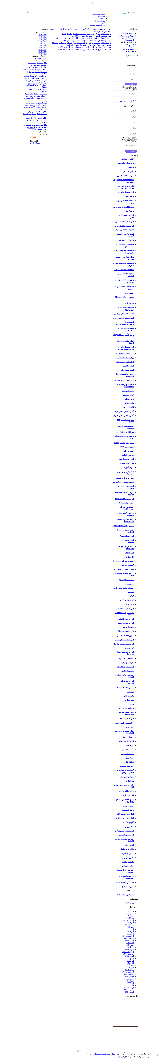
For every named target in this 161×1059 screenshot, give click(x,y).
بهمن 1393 (130, 958)
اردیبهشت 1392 (128, 988)
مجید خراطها (129, 451)
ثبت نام (131, 47)
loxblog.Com (35, 143)
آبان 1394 (130, 943)
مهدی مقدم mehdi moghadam (126, 713)
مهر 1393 (130, 965)
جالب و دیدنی (128, 604)
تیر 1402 (130, 918)
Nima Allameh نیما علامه (124, 270)
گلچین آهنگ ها (128, 822)
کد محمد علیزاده (127, 754)
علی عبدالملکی (128, 750)
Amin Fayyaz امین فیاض (124, 230)
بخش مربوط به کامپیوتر (124, 478)
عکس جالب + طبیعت (125, 687)
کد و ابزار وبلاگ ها (127, 600)
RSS (34, 137)
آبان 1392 (130, 985)
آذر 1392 (130, 983)
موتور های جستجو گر (125, 635)
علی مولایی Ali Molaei (125, 353)
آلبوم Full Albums (127, 370)
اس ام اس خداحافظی (125, 667)
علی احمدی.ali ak (127, 447)
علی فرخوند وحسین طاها (124, 588)
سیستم (131, 592)
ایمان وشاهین (128, 366)
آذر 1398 (130, 932)
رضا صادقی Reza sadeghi (124, 569)
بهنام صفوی (129, 196)
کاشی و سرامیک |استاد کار (104, 1054)
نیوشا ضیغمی (128, 395)
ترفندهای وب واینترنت (125, 362)
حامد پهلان (130, 727)
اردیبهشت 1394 (128, 952)
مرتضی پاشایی (128, 455)
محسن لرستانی (128, 671)
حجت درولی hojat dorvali (123, 561)
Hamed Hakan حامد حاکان (123, 207)
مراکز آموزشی (128, 467)
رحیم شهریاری (128, 810)
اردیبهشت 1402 (128, 920)
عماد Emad (129, 293)
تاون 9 (131, 167)
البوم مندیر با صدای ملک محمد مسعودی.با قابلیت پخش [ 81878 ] (35, 71)
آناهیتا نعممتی (128, 407)
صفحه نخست (128, 33)
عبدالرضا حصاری (127, 766)
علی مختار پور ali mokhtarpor (127, 508)
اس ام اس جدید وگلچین (124, 831)
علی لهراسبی (128, 737)
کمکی (131, 596)
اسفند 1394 (129, 940)
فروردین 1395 (128, 938)
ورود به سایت (128, 49)
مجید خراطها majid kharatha (126, 547)
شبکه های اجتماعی (126, 463)
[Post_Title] (42, 35)
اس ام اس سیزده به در (125, 609)
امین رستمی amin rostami (123, 318)
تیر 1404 (130, 911)
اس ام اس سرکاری (126, 623)
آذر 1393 (130, 961)
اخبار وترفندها (128, 845)
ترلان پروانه (129, 399)
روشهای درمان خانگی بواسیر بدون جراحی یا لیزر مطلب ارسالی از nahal (83, 38)
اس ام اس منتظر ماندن (124, 640)
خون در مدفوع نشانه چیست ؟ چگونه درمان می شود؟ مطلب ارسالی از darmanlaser (79, 29)
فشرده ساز (129, 584)
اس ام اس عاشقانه (126, 619)
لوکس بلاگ (121, 1057)
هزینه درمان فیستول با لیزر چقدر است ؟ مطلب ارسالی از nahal (86, 34)
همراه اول (130, 781)
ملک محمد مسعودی (126, 658)
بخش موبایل (129, 696)
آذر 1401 (130, 923)
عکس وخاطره (128, 853)
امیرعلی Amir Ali (127, 536)
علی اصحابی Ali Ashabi (124, 380)
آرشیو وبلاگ (129, 40)
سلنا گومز (130, 758)
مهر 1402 (130, 916)
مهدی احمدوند (128, 627)
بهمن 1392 (130, 979)
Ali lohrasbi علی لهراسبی (124, 314)
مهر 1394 (130, 945)
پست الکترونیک (128, 38)
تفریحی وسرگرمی (126, 662)
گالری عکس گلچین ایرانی (124, 411)
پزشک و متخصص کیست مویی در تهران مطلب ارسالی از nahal (87, 40)
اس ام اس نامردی (126, 719)
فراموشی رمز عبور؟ (127, 100)
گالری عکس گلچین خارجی (123, 416)
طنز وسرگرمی (128, 858)
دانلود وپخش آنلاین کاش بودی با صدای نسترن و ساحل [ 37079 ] (35, 120)
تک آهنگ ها (129, 557)
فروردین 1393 (128, 974)
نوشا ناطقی (129, 762)
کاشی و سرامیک (127, 159)
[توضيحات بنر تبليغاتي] (93, 4)
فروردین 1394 (128, 954)
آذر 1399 (130, 929)
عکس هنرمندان (128, 866)
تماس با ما (130, 51)
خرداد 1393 (129, 970)
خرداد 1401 (129, 925)
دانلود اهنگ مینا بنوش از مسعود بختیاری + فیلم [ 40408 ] (35, 113)
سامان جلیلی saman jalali (124, 526)
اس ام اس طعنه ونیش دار (123, 644)
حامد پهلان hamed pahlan (124, 443)
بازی (132, 704)
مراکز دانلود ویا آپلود (126, 791)
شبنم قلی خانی (128, 391)
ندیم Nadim (129, 553)
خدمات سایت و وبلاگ (125, 631)
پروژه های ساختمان (126, 163)
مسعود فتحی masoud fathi (123, 482)
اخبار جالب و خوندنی (126, 741)
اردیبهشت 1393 (128, 972)
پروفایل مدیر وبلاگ (126, 36)
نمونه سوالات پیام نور (125, 176)
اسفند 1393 (129, 956)
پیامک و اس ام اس (126, 708)
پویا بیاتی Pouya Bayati (125, 358)
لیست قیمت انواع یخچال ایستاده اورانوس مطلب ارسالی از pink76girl (84, 47)
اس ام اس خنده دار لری (124, 226)
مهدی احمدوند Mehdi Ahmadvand (125, 520)
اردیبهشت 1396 (128, 936)
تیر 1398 (130, 934)
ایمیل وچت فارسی (126, 459)
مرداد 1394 (129, 947)
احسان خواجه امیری (126, 192)
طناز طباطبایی (128, 862)
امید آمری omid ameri (125, 882)
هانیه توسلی (129, 403)
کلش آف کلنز (128, 171)
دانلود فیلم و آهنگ (127, 849)
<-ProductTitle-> (40, 58)
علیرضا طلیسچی (127, 887)
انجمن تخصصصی (127, 45)
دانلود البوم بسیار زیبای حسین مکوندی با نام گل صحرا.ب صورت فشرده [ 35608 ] (35, 127)
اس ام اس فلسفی (126, 835)
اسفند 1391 (129, 992)
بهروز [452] (129, 903)
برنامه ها (130, 692)
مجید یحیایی (129, 745)
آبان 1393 (130, 963)
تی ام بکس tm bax (126, 240)
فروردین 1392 (128, 990)
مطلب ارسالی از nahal (102, 31)
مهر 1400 (130, 927)
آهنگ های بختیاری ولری (125, 818)
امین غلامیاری (128, 795)
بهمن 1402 (130, 914)
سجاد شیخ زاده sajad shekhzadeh (125, 385)
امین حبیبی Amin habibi (124, 499)
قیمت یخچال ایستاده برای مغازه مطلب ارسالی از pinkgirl (89, 45)
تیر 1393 (130, 967)
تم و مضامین (129, 648)
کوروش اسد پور (127, 565)
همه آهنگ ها (129, 700)
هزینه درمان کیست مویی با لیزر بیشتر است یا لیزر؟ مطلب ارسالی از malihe (81, 43)
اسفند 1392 (129, 976)
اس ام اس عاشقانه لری (124, 222)
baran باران (129, 303)
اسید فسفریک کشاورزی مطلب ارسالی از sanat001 (91, 36)
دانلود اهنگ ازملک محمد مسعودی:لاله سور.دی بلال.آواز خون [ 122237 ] (37, 65)
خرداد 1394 (129, 949)
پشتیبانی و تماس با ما (125, 895)
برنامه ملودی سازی (126, 580)
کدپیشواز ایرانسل (127, 777)
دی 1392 (130, 981)
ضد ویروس (129, 826)
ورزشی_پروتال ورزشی (125, 723)
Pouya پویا (130, 211)
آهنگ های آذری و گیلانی (125, 814)
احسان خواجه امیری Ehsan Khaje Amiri (126, 348)
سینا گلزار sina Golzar (125, 432)
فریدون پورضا (128, 806)
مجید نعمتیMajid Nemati (124, 503)
